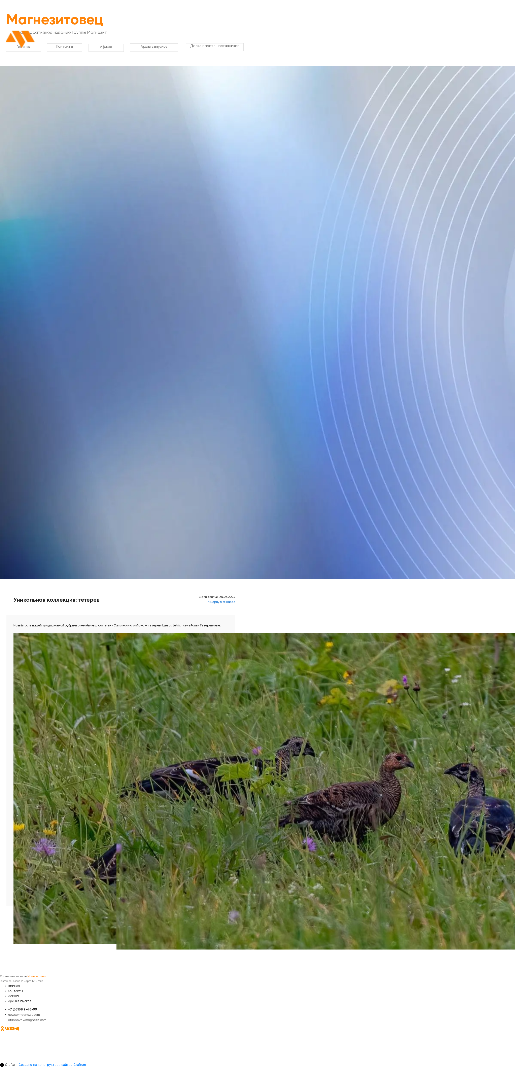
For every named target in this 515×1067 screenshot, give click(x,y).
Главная (14, 986)
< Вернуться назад (221, 602)
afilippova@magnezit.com (27, 1020)
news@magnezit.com (24, 1015)
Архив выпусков (19, 1001)
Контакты (15, 991)
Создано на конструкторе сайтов (52, 1065)
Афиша (13, 996)
